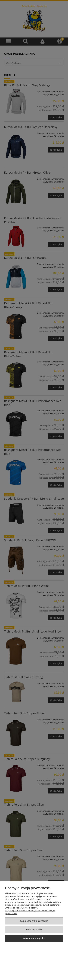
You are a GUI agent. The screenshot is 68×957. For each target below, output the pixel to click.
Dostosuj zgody (34, 929)
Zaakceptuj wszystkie (34, 938)
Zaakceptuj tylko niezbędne (34, 921)
